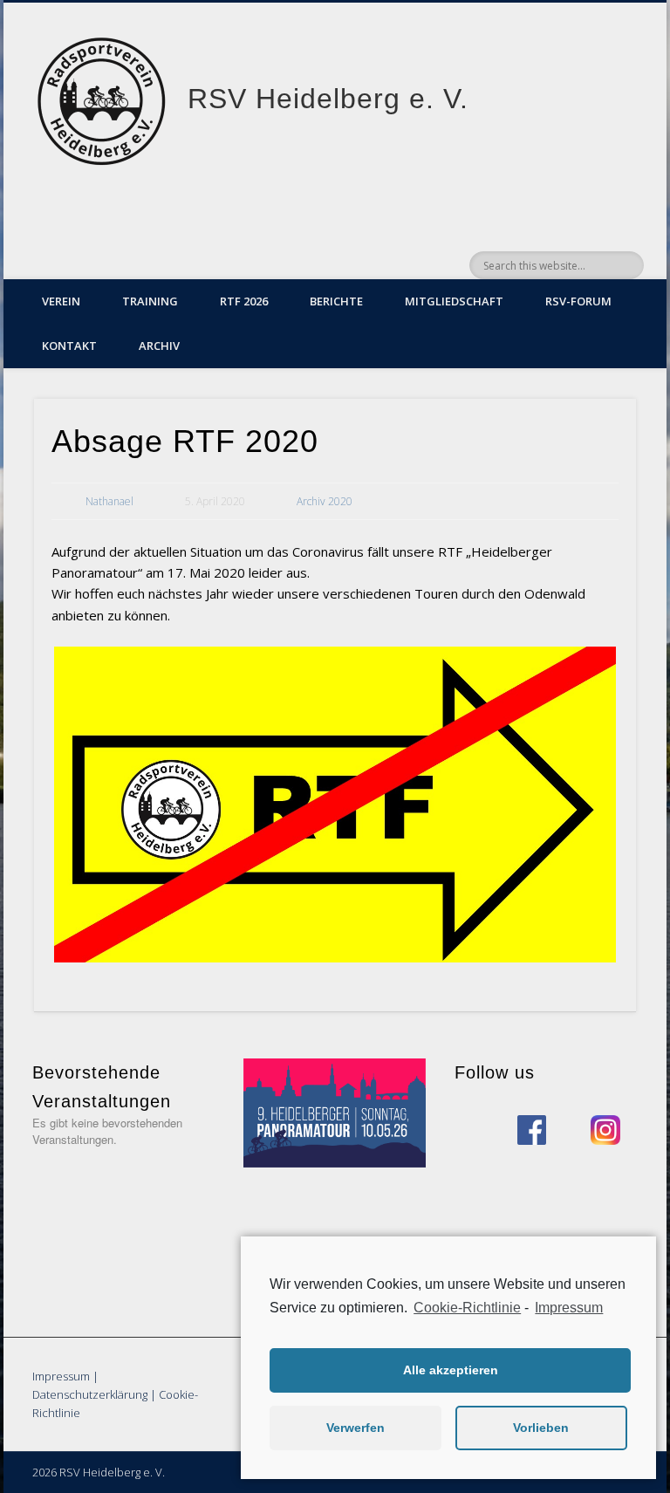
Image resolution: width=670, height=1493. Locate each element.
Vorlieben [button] (541, 1428)
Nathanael (109, 501)
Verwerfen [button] (355, 1428)
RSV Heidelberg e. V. (328, 98)
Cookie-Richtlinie (467, 1307)
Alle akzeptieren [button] (450, 1370)
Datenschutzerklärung (89, 1394)
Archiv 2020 (324, 501)
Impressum (61, 1376)
